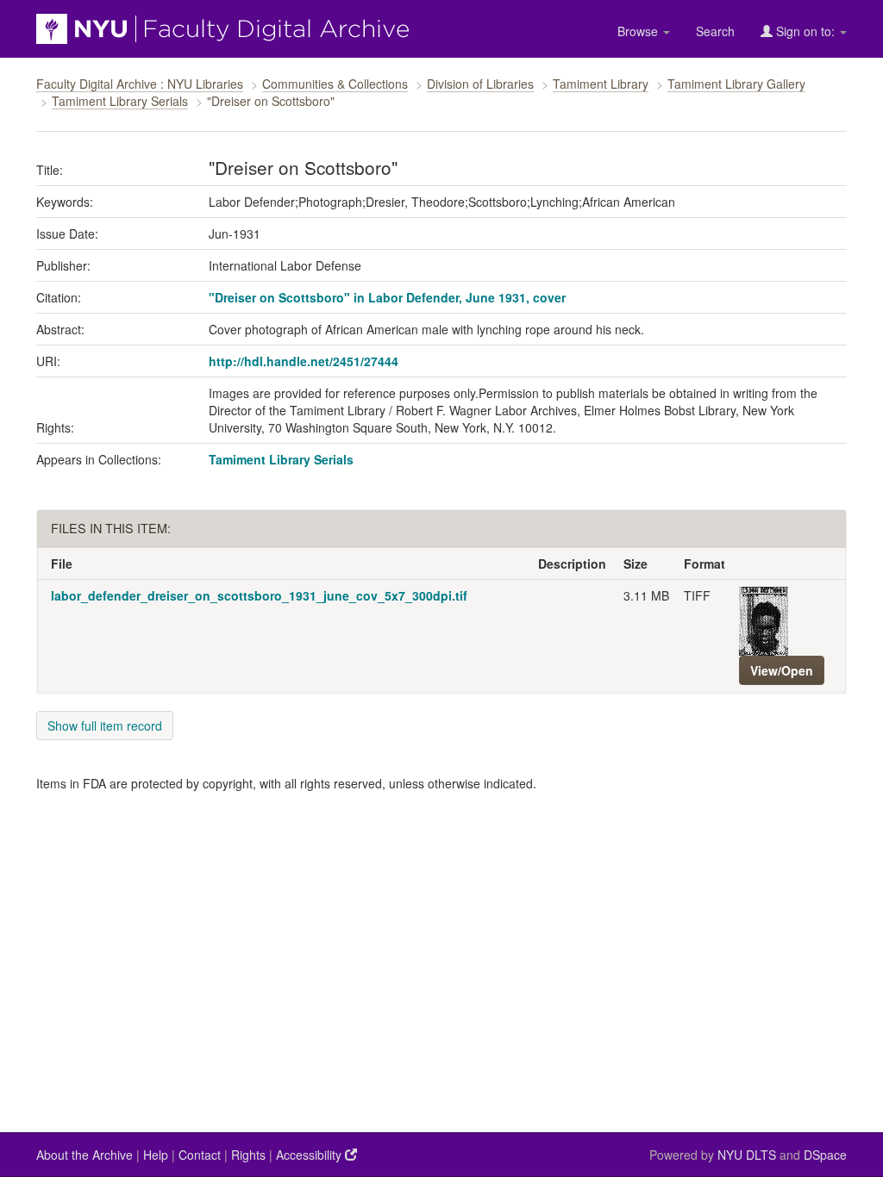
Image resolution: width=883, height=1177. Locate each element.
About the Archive (84, 1154)
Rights (248, 1154)
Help (155, 1154)
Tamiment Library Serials (120, 100)
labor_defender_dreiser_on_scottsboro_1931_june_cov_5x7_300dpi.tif (259, 595)
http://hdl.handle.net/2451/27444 (303, 361)
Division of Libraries (480, 83)
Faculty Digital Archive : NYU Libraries (139, 83)
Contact (199, 1154)
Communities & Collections (335, 83)
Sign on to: (805, 31)
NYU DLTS (746, 1154)
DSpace (825, 1154)
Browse (639, 31)
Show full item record (104, 725)
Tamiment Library (600, 83)
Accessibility (310, 1154)
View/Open (781, 670)
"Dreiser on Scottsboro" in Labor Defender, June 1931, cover (387, 297)
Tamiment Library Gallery (736, 83)
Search (715, 31)
